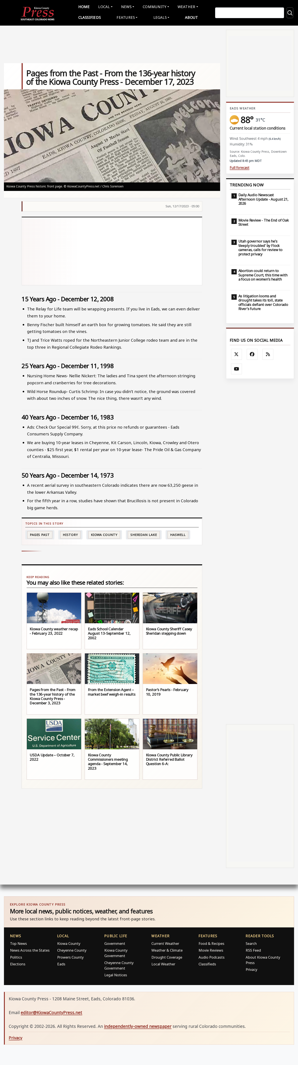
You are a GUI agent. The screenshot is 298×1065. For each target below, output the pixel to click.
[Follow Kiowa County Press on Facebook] (252, 354)
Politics (16, 957)
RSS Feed (253, 950)
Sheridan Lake (143, 535)
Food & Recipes (211, 943)
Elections (17, 963)
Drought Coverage (166, 957)
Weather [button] (186, 6)
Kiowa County (104, 535)
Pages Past (40, 535)
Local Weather (163, 963)
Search (251, 943)
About (191, 17)
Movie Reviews (211, 950)
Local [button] (104, 6)
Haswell (178, 535)
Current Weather (165, 943)
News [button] (126, 6)
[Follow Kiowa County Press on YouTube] (236, 369)
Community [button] (154, 6)
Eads (61, 963)
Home (84, 6)
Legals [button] (160, 17)
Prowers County (70, 957)
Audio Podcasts (211, 957)
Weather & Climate (167, 950)
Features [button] (125, 17)
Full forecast (239, 167)
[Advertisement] (112, 251)
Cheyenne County (71, 950)
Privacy (251, 969)
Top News (18, 943)
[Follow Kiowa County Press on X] (236, 354)
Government (114, 943)
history (70, 535)
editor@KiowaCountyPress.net (51, 1012)
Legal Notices (115, 974)
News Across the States (30, 950)
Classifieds (89, 17)
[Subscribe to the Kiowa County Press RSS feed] (267, 354)
